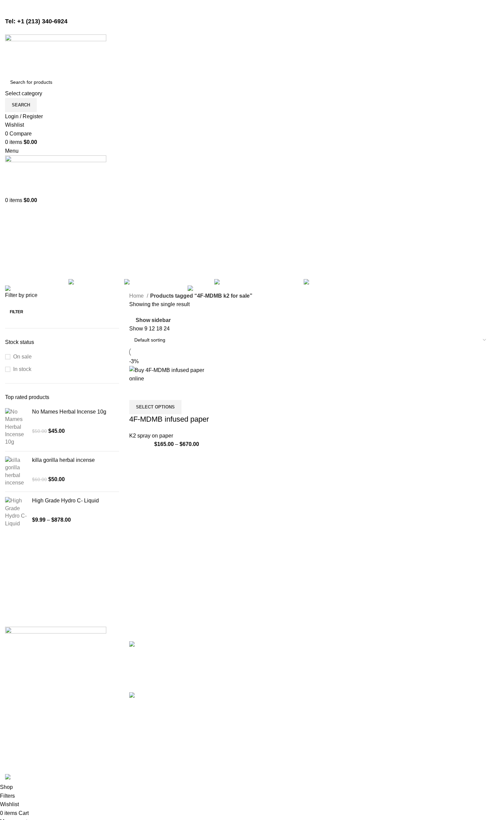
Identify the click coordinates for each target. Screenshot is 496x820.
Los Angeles (268, 683)
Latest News (350, 695)
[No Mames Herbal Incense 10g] (16, 427)
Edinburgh (265, 670)
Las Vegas (265, 708)
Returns (345, 657)
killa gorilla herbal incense (63, 460)
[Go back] (13, 238)
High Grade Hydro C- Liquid (65, 500)
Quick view (155, 391)
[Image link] (55, 647)
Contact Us (349, 683)
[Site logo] (55, 54)
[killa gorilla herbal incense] (16, 471)
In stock (22, 369)
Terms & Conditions (359, 670)
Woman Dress (435, 670)
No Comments (226, 677)
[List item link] (62, 717)
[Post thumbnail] (152, 661)
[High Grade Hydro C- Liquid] (16, 512)
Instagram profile (438, 645)
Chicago (263, 695)
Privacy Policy (353, 645)
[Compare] (137, 391)
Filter (16, 311)
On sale (22, 356)
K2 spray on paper (151, 436)
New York (264, 645)
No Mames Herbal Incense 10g (69, 412)
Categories (19, 272)
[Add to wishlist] (174, 391)
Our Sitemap (351, 708)
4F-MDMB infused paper (169, 419)
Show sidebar (153, 320)
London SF (266, 657)
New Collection (436, 657)
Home (137, 296)
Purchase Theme (439, 708)
